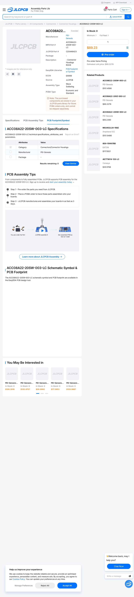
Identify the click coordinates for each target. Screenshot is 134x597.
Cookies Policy (19, 579)
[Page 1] (37, 393)
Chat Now (119, 566)
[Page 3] (46, 393)
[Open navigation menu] (4, 9)
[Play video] (42, 230)
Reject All (45, 585)
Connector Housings (67, 24)
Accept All (67, 585)
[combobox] (54, 16)
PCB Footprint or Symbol (72, 70)
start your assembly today (61, 182)
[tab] (12, 120)
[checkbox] (11, 147)
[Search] (128, 16)
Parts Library (20, 24)
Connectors (51, 24)
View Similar (70, 163)
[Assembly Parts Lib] (17, 9)
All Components (36, 24)
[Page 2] (42, 393)
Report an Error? (72, 134)
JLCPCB (8, 24)
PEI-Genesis (46, 152)
